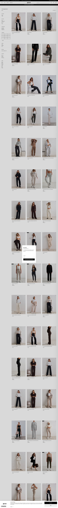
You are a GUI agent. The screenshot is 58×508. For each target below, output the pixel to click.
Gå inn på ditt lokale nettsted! (29, 259)
